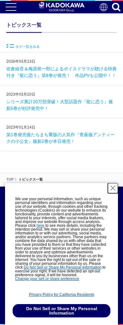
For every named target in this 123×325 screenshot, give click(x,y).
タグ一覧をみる (27, 46)
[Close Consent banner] (113, 188)
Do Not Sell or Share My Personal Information (63, 267)
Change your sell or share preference (47, 279)
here (40, 225)
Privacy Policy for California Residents (61, 294)
